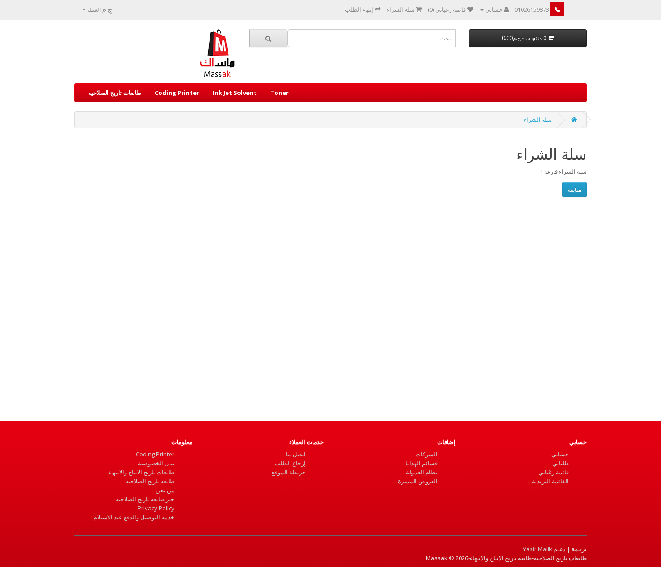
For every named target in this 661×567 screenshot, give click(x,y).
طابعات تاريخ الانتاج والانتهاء (141, 472)
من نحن (165, 490)
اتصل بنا (296, 454)
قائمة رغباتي (553, 472)
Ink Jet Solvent (235, 93)
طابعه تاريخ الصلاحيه (149, 481)
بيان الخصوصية (156, 463)
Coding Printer (177, 93)
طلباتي (560, 463)
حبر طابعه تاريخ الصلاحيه (145, 499)
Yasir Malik (537, 549)
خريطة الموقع (289, 472)
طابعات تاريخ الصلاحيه (114, 93)
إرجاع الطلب (290, 463)
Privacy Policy (156, 508)
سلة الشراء (538, 120)
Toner (279, 93)
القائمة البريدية (550, 481)
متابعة (574, 190)
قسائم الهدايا (422, 463)
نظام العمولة (422, 472)
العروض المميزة (418, 481)
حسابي (560, 454)
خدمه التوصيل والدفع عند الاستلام (134, 517)
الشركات (426, 454)
